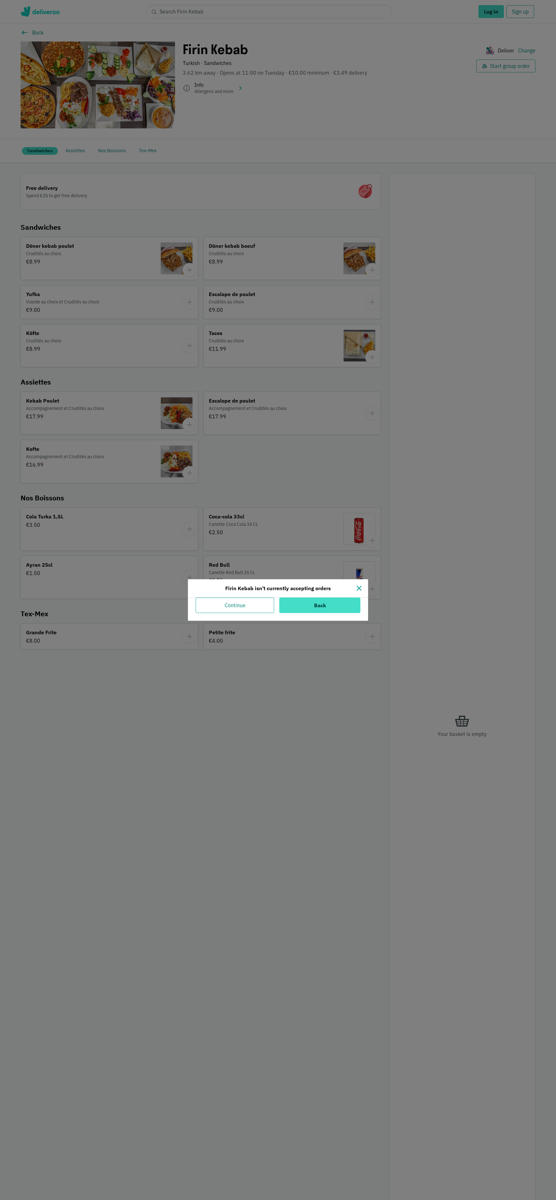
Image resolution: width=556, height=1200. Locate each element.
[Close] (359, 588)
